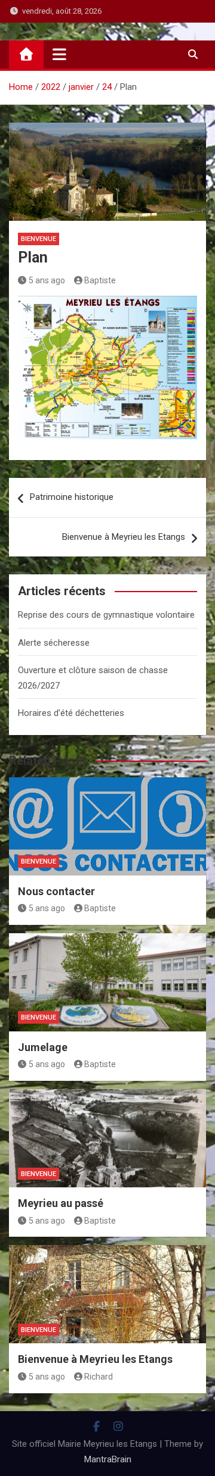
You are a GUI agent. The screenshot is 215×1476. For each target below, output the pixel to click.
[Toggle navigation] (59, 54)
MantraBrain (107, 1459)
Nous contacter (56, 891)
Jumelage (42, 1047)
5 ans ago (47, 280)
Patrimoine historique (71, 497)
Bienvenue (38, 239)
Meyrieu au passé (60, 1203)
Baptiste (100, 280)
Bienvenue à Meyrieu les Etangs (123, 536)
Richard (98, 1376)
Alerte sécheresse (54, 642)
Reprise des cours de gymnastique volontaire (106, 614)
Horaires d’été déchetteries (71, 713)
